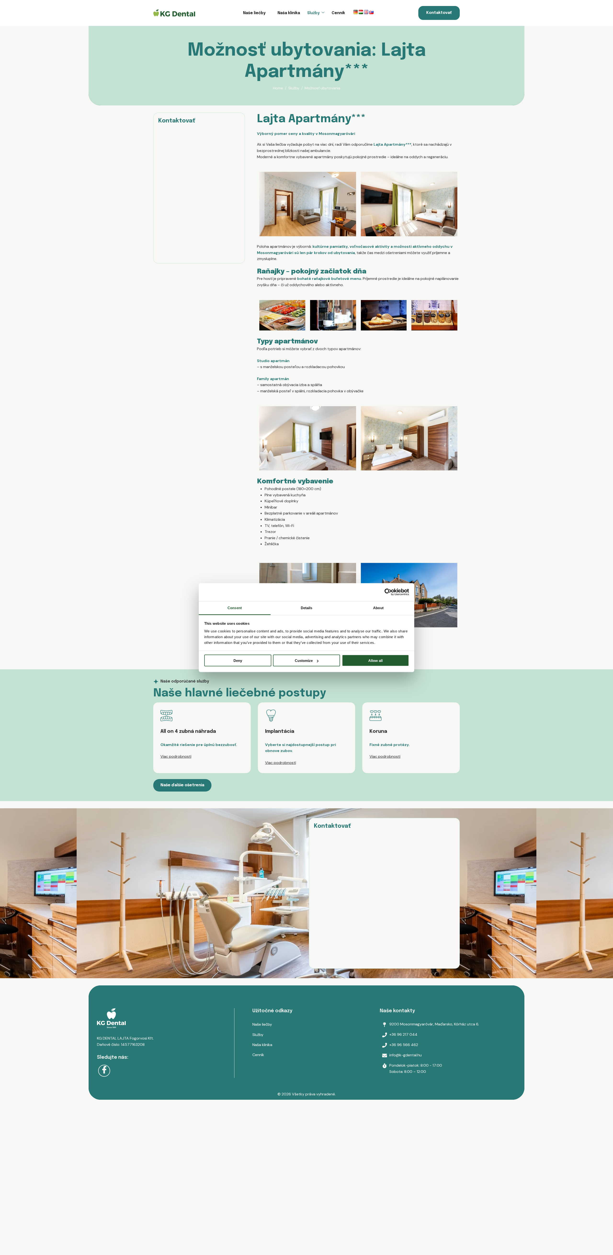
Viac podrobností (175, 756)
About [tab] (378, 608)
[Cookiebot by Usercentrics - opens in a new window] (388, 592)
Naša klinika (289, 13)
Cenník (338, 13)
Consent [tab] (234, 608)
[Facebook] (104, 1071)
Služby (313, 13)
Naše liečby (254, 13)
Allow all (375, 661)
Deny (237, 661)
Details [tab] (306, 608)
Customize (304, 661)
